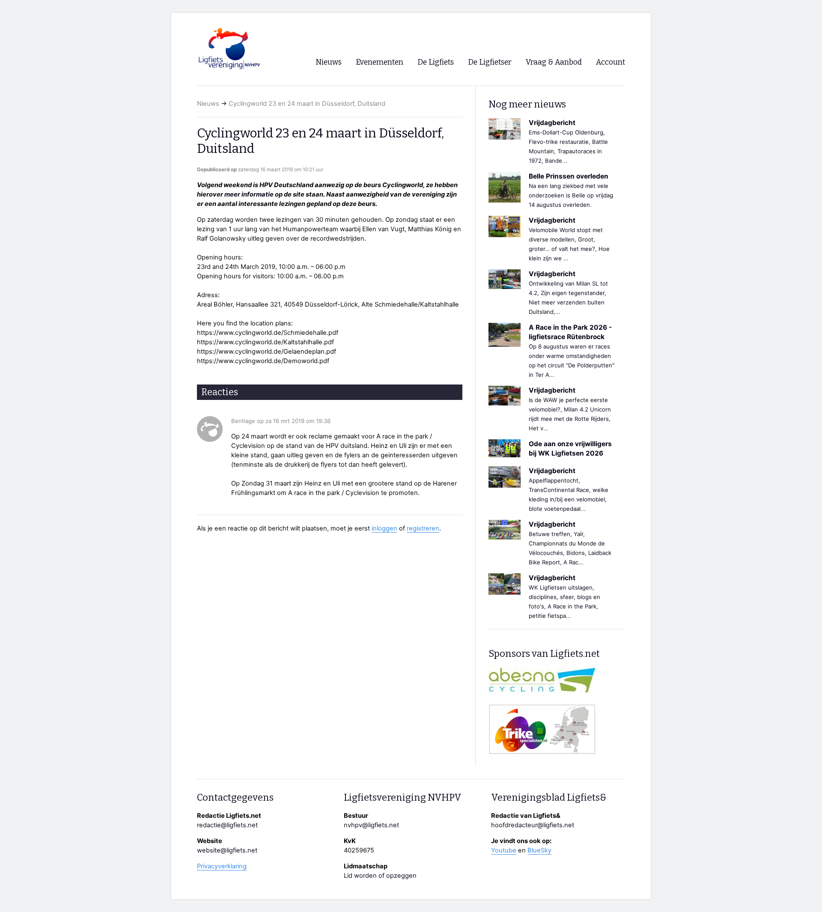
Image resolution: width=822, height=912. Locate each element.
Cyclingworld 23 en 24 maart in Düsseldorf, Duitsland (307, 103)
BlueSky (539, 850)
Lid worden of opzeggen (380, 875)
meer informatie (249, 194)
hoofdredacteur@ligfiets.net (532, 825)
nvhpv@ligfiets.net (371, 825)
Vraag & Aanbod (554, 62)
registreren (423, 528)
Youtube (503, 850)
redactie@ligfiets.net (227, 825)
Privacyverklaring (222, 866)
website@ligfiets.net (227, 850)
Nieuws (208, 103)
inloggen (384, 528)
